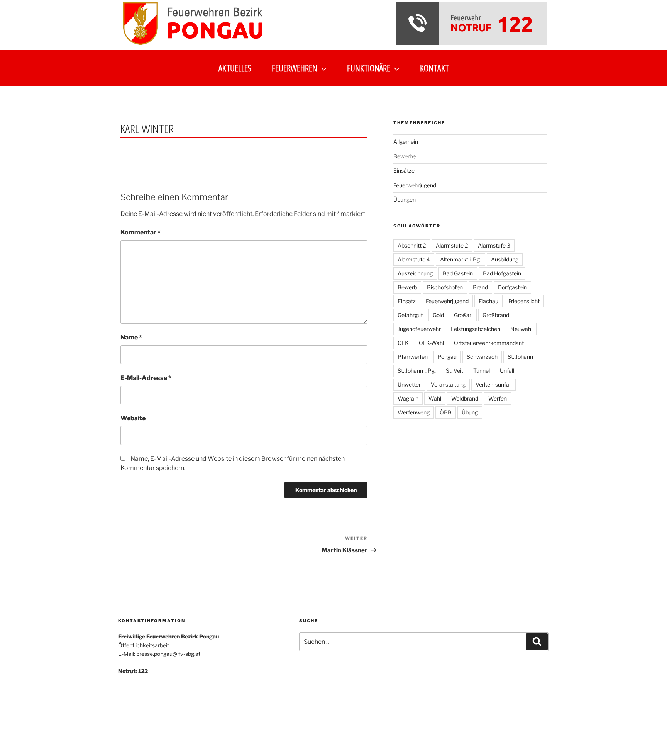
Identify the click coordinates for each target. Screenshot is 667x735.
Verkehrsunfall (493, 384)
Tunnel (481, 370)
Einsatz (407, 301)
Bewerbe (404, 156)
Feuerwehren (294, 67)
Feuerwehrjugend (414, 185)
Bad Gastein (458, 273)
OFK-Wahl (431, 342)
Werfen (497, 398)
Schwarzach (482, 356)
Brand (480, 287)
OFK (403, 342)
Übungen (404, 199)
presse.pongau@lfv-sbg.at (168, 653)
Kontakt (434, 67)
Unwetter (409, 384)
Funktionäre (368, 67)
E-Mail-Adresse (145, 378)
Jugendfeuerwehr (419, 329)
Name (131, 337)
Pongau (447, 356)
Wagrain (408, 398)
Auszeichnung (415, 273)
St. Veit (454, 370)
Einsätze (404, 170)
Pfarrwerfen (413, 356)
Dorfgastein (512, 287)
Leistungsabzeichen (475, 329)
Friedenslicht (524, 301)
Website (133, 418)
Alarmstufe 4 (414, 259)
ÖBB (446, 412)
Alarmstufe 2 (452, 245)
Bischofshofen (445, 287)
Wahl (434, 398)
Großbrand (495, 315)
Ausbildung (504, 259)
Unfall (507, 370)
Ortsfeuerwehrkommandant (489, 342)
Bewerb (407, 287)
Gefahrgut (410, 315)
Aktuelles (234, 67)
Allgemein (405, 141)
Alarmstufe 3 (494, 245)
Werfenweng (414, 412)
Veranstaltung (448, 384)
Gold (438, 315)
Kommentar (140, 232)
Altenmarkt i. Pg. (460, 259)
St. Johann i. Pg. (417, 370)
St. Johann (520, 356)
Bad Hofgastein (502, 273)
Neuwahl (521, 329)
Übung (470, 412)
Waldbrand (464, 398)
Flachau (488, 301)
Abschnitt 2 (412, 245)
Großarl (463, 315)
